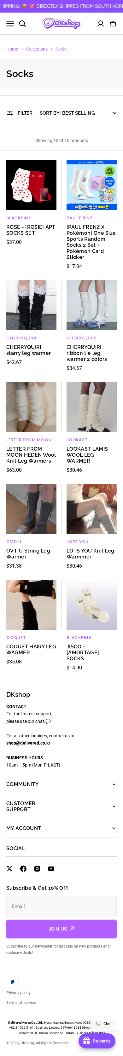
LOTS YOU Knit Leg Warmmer (90, 554)
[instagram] (37, 869)
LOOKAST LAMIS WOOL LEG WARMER (87, 455)
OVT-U (13, 542)
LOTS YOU (78, 542)
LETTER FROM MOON (29, 440)
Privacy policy (18, 992)
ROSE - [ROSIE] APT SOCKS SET (31, 230)
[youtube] (51, 869)
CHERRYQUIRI (21, 338)
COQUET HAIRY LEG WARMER (31, 650)
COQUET (16, 638)
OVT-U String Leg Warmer (28, 554)
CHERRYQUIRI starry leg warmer (28, 350)
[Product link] (31, 215)
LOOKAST (77, 440)
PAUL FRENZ (80, 218)
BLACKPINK (18, 218)
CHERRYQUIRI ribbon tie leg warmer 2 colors (87, 353)
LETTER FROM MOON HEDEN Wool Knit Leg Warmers (31, 455)
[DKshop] (61, 23)
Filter (25, 113)
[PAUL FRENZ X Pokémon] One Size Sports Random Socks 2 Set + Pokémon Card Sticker (91, 242)
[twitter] (9, 869)
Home (12, 49)
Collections (37, 49)
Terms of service (21, 1002)
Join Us (58, 929)
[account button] (100, 23)
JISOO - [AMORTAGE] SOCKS (83, 653)
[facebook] (23, 869)
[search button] (22, 23)
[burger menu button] (10, 23)
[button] (113, 23)
